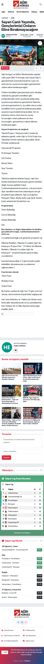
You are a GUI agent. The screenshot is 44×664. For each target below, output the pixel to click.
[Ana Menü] (2, 5)
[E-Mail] (15, 350)
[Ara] (41, 4)
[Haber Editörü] (7, 347)
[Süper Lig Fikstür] (41, 541)
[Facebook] (18, 622)
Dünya (34, 12)
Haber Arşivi (30, 641)
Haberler (4, 18)
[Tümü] (41, 470)
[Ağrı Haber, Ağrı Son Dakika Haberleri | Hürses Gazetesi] (21, 4)
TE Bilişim (27, 661)
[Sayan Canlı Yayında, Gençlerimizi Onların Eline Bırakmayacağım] (22, 52)
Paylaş (6, 68)
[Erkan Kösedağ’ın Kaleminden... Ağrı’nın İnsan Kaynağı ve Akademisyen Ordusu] (11, 391)
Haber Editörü (19, 346)
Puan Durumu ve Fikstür (12, 635)
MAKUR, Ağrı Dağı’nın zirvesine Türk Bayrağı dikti (31, 399)
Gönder (6, 457)
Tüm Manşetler (30, 635)
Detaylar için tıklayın (22, 533)
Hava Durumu (8, 630)
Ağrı (3, 12)
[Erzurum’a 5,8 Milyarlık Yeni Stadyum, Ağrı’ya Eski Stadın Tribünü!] (32, 413)
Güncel (11, 12)
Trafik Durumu (30, 630)
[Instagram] (26, 622)
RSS (5, 652)
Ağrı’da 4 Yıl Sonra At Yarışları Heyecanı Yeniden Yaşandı (10, 377)
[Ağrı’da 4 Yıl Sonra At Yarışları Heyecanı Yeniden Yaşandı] (11, 368)
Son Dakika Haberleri (11, 641)
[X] (22, 622)
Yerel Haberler (22, 12)
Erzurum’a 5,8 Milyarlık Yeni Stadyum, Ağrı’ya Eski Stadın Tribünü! (31, 422)
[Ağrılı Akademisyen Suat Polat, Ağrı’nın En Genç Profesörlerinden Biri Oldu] (32, 368)
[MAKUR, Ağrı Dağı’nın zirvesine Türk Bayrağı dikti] (32, 391)
